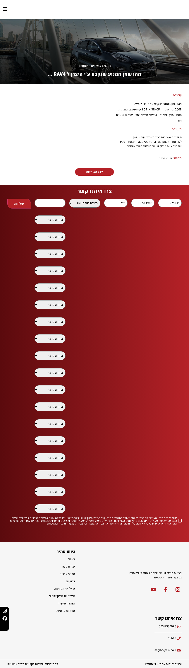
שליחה (19, 203)
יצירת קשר (68, 566)
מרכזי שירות (67, 574)
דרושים (70, 581)
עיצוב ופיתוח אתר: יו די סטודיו (163, 664)
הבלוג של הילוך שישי (62, 596)
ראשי (107, 66)
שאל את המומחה (90, 66)
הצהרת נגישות (66, 603)
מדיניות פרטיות (65, 611)
